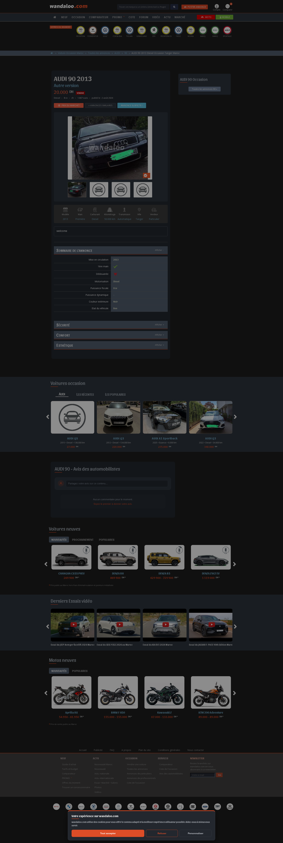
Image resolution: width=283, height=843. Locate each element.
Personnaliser (195, 833)
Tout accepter (108, 833)
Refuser (162, 833)
